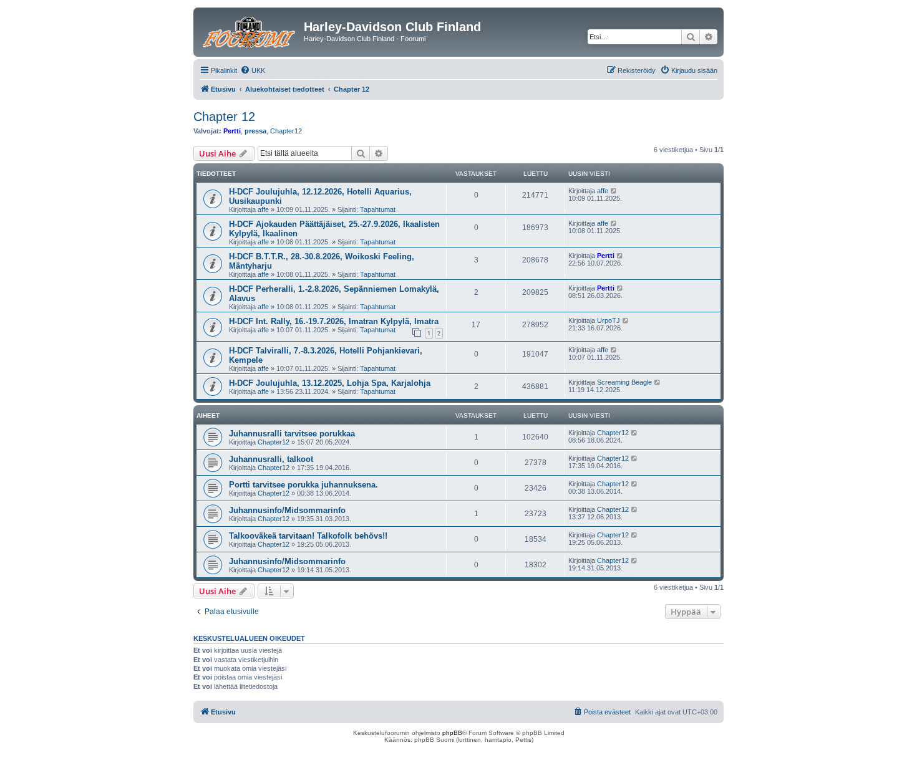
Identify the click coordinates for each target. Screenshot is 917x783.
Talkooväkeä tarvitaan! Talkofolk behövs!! (308, 535)
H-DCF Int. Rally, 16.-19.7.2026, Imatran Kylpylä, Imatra (334, 321)
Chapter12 (286, 131)
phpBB (452, 732)
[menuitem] (252, 70)
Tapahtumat (377, 209)
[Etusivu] (250, 30)
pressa (255, 131)
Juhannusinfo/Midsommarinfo (287, 510)
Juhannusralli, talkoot (271, 459)
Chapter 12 (224, 116)
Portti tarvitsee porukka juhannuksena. (303, 484)
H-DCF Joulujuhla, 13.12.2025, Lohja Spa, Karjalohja (329, 383)
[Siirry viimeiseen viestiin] (614, 191)
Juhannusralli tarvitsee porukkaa (292, 433)
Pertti (232, 131)
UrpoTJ (608, 320)
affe (263, 209)
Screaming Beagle (624, 382)
